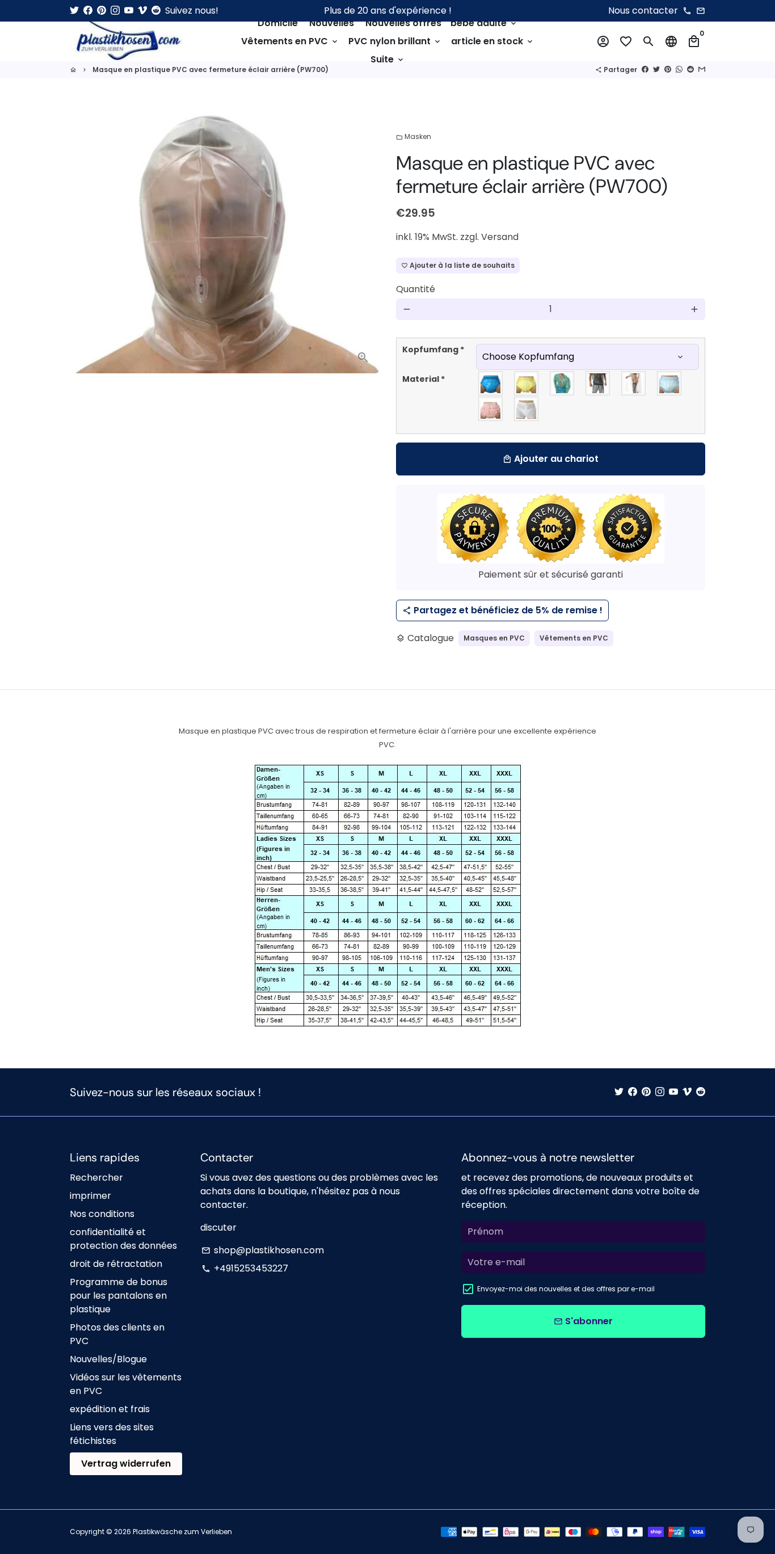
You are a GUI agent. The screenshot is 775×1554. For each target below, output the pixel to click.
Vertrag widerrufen (126, 1463)
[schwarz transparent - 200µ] (598, 383)
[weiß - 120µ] (527, 409)
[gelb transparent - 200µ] (527, 383)
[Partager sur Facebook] (645, 69)
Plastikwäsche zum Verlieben (182, 1531)
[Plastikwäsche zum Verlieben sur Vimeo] (142, 10)
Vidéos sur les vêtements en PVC (126, 1384)
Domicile (278, 23)
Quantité (415, 289)
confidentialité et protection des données (123, 1238)
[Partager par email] (701, 69)
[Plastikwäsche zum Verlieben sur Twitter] (74, 10)
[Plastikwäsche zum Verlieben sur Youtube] (128, 10)
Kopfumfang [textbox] (433, 349)
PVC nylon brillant (395, 41)
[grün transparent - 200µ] (562, 383)
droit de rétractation (116, 1263)
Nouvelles (331, 23)
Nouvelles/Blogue (108, 1359)
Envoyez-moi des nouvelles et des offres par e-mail (566, 1289)
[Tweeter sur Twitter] (656, 69)
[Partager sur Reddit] (690, 69)
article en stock (492, 41)
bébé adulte (484, 23)
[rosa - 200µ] (491, 409)
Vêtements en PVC (290, 41)
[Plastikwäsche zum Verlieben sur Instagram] (115, 10)
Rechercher (96, 1177)
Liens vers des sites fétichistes (112, 1434)
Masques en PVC (494, 638)
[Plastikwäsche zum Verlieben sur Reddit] (156, 10)
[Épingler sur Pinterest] (667, 69)
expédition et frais (110, 1409)
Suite (387, 59)
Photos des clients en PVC (117, 1334)
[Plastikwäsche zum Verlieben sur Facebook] (87, 10)
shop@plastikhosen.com (262, 1250)
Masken (413, 136)
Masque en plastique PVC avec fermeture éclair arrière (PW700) (210, 69)
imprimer (90, 1195)
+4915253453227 (244, 1268)
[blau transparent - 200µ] (491, 383)
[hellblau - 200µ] (670, 383)
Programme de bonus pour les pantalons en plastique (118, 1295)
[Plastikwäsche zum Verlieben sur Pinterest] (101, 10)
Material (423, 379)
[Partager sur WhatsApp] (679, 69)
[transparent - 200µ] (634, 383)
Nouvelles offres (403, 23)
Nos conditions (102, 1213)
